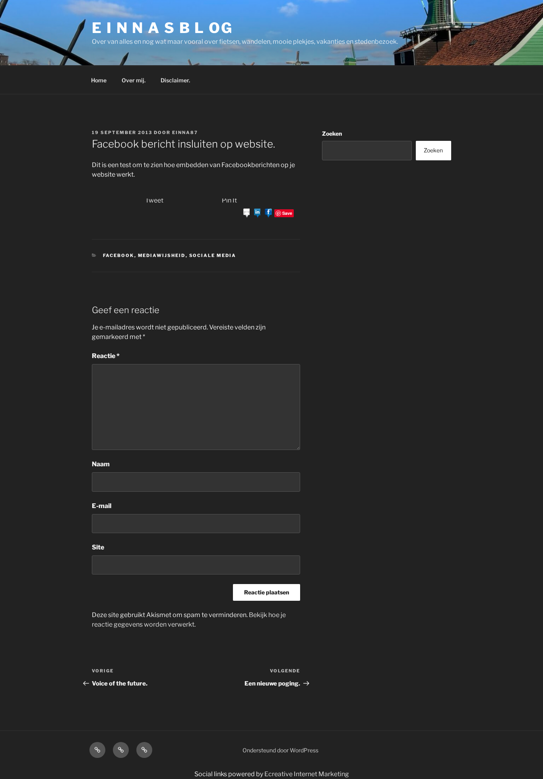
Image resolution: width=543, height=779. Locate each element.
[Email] (247, 212)
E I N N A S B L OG (162, 28)
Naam (101, 464)
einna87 (185, 132)
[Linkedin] (257, 212)
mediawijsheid (162, 255)
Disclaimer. (175, 80)
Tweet (154, 200)
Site (98, 547)
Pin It (229, 200)
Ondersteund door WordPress (280, 750)
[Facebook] (268, 212)
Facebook (118, 255)
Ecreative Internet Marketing (306, 774)
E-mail (101, 506)
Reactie (106, 356)
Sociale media (213, 255)
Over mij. (133, 80)
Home (99, 80)
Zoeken (332, 133)
